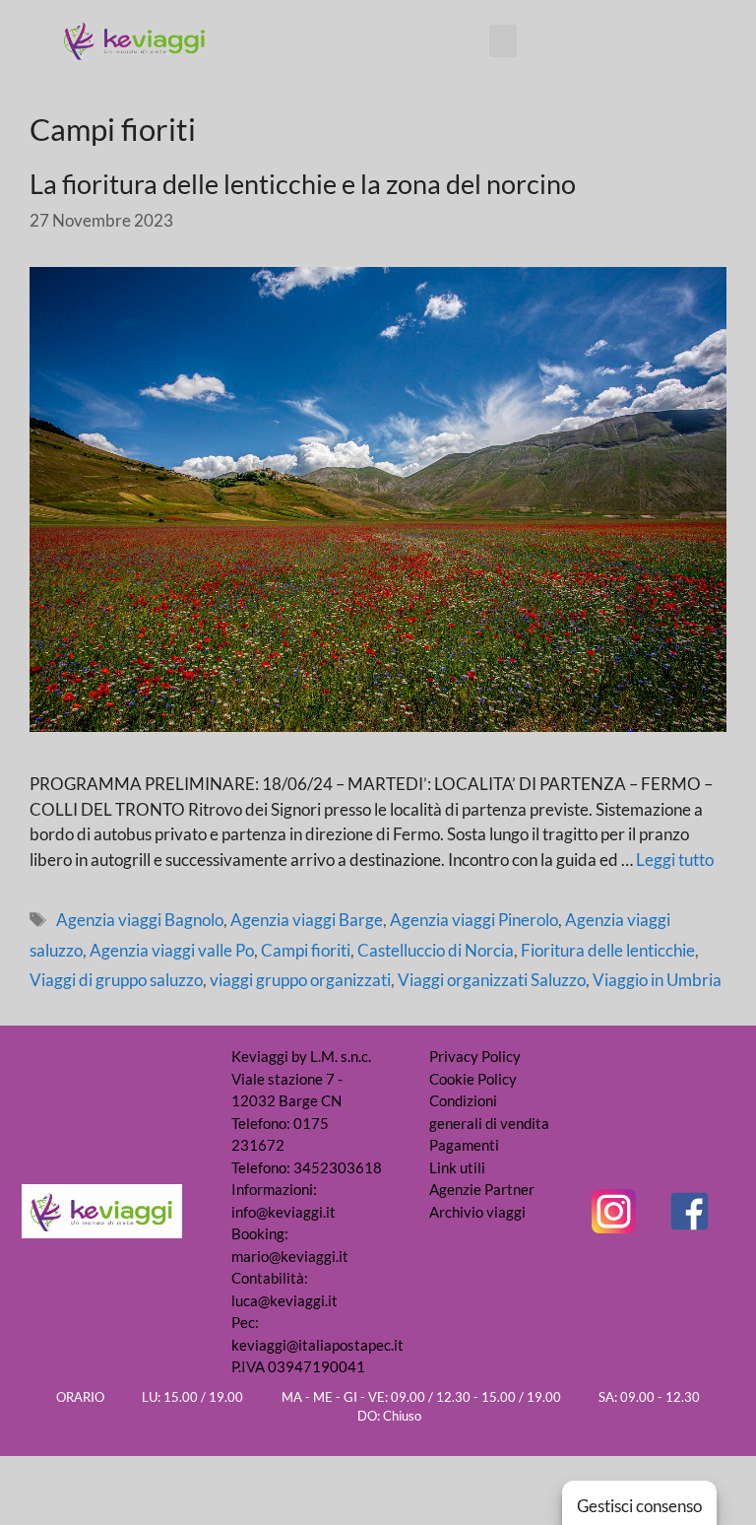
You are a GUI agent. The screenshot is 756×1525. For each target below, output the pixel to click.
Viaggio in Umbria (657, 979)
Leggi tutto (675, 859)
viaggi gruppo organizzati (300, 979)
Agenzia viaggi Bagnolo (139, 919)
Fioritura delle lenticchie (608, 950)
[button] (503, 41)
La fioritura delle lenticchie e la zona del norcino (303, 183)
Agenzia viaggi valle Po (172, 950)
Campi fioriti (305, 950)
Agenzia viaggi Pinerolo (474, 919)
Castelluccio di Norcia (435, 950)
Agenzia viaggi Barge (306, 919)
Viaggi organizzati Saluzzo (492, 979)
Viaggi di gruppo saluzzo (116, 979)
